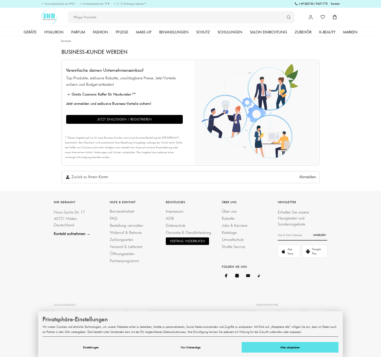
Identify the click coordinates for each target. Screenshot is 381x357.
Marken (350, 32)
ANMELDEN (319, 235)
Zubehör (303, 32)
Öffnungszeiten (122, 253)
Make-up (143, 32)
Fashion (100, 32)
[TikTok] (259, 275)
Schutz (203, 32)
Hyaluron (54, 32)
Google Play (316, 251)
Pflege (122, 32)
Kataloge (229, 232)
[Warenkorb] (335, 17)
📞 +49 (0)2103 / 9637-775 (311, 3)
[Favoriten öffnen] (323, 17)
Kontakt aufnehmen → (72, 233)
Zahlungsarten (121, 239)
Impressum (174, 211)
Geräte (30, 32)
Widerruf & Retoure (126, 232)
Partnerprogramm (124, 260)
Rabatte (228, 218)
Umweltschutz (233, 239)
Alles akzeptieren (290, 347)
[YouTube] (248, 275)
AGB (170, 218)
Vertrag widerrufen (187, 241)
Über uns (229, 211)
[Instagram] (237, 275)
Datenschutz (175, 225)
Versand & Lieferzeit (126, 246)
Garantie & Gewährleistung (188, 232)
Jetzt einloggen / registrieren (124, 119)
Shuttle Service (233, 246)
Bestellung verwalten (126, 225)
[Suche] (288, 17)
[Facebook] (226, 275)
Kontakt (335, 3)
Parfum (78, 32)
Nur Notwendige (190, 347)
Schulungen (230, 32)
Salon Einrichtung (268, 32)
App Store (290, 251)
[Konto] (311, 17)
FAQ (113, 218)
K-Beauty (327, 32)
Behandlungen (174, 32)
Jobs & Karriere (234, 225)
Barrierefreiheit (122, 211)
